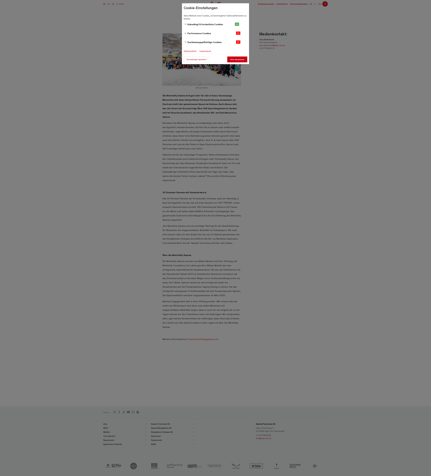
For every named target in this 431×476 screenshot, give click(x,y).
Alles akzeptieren (237, 59)
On (237, 24)
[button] (237, 24)
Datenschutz (190, 51)
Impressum (205, 51)
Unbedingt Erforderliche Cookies (205, 24)
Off (238, 33)
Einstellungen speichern (196, 59)
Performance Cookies (199, 33)
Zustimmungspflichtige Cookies (204, 42)
